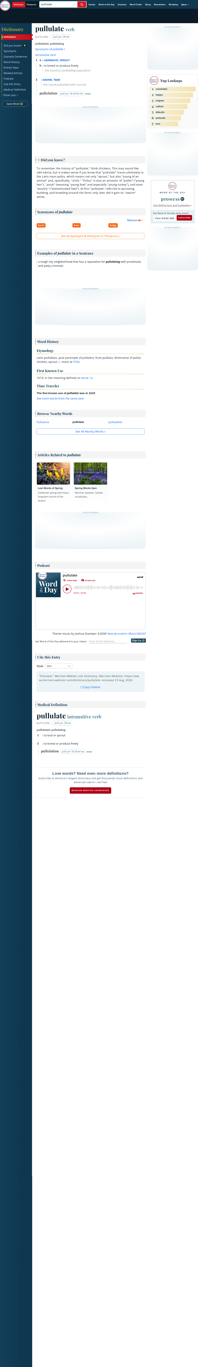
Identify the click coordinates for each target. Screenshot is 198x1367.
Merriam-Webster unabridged (90, 790)
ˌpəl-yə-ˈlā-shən (70, 93)
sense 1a (87, 378)
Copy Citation (91, 687)
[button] (185, 4)
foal (76, 362)
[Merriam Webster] (172, 186)
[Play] (67, 589)
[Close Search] (74, 4)
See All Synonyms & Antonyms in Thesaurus (89, 236)
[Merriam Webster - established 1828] (5, 3)
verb (70, 29)
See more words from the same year (60, 398)
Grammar (122, 4)
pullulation (115, 422)
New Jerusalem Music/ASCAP (126, 633)
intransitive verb (45, 55)
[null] (182, 199)
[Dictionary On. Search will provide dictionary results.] (25, 4)
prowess (170, 199)
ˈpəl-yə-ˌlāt (59, 37)
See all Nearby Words (89, 431)
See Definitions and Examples (171, 205)
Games (92, 4)
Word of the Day (107, 4)
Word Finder (136, 4)
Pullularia (43, 422)
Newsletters (160, 4)
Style (40, 666)
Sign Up (137, 640)
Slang (148, 4)
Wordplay (173, 4)
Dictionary (12, 29)
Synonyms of (49, 49)
